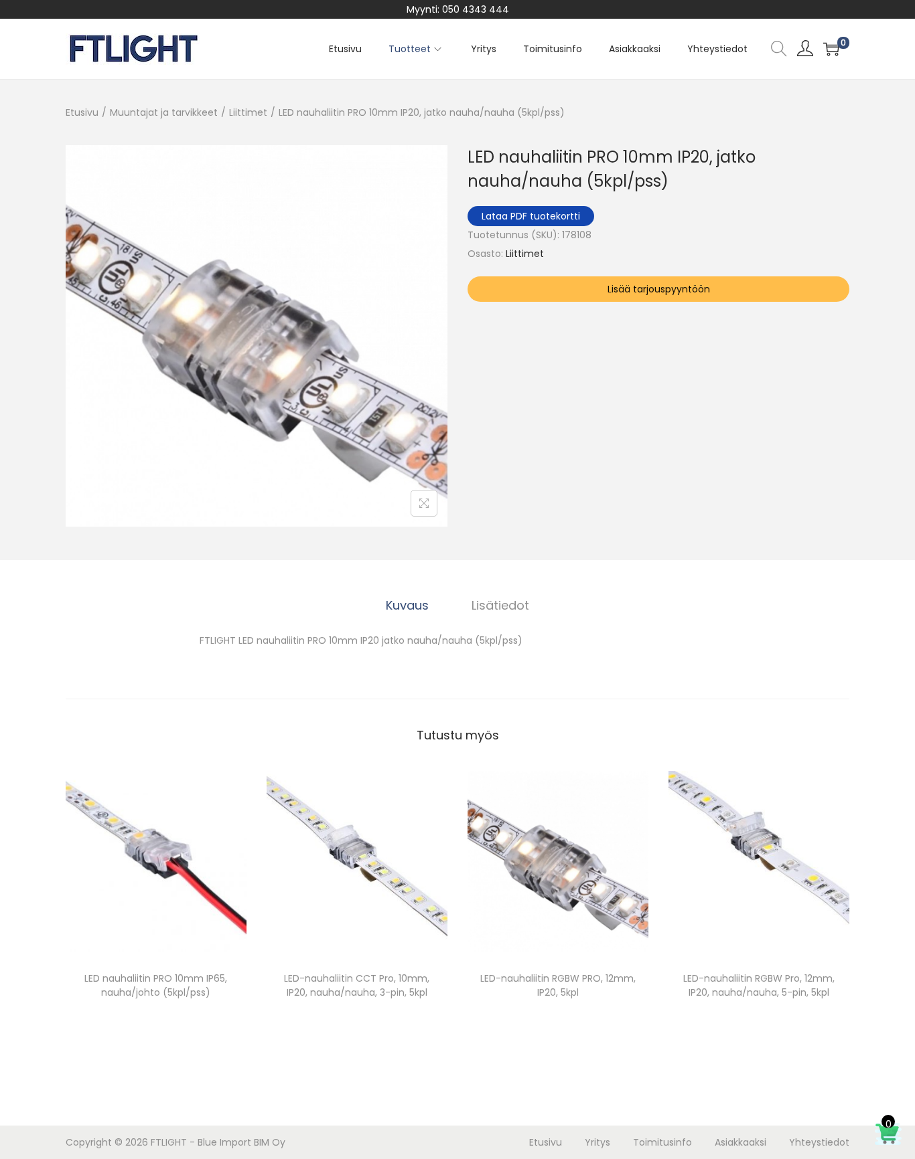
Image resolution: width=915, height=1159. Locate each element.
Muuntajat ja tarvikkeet (164, 112)
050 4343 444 (475, 9)
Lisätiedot (500, 605)
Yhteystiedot (819, 1142)
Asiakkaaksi (740, 1142)
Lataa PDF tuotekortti (531, 216)
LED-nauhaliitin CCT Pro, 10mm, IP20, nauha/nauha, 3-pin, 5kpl (356, 985)
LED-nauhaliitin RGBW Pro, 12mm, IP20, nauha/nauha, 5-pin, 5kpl (759, 985)
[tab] (407, 605)
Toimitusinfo (662, 1142)
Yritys (597, 1142)
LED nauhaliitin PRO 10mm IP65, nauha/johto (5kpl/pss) (155, 985)
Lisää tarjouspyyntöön (659, 289)
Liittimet (248, 112)
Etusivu (82, 112)
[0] (831, 49)
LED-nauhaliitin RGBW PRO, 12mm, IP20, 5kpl (558, 985)
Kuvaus (407, 605)
